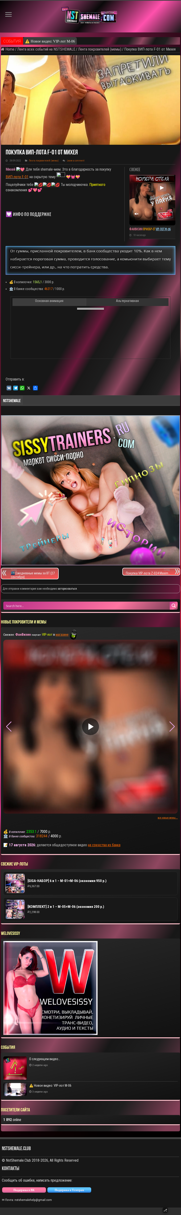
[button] (172, 726)
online (12, 1119)
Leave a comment (75, 160)
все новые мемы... (168, 817)
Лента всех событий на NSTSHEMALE (46, 49)
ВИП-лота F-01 (17, 177)
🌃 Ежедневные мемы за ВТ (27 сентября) (33, 573)
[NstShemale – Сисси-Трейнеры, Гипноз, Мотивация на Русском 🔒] (90, 17)
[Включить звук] (136, 213)
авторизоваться (67, 588)
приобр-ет (142, 229)
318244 (41, 836)
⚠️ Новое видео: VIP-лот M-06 (50, 41)
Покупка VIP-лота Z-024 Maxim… (148, 571)
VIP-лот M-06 (163, 229)
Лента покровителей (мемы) (99, 49)
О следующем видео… (44, 1059)
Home (9, 49)
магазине (62, 634)
